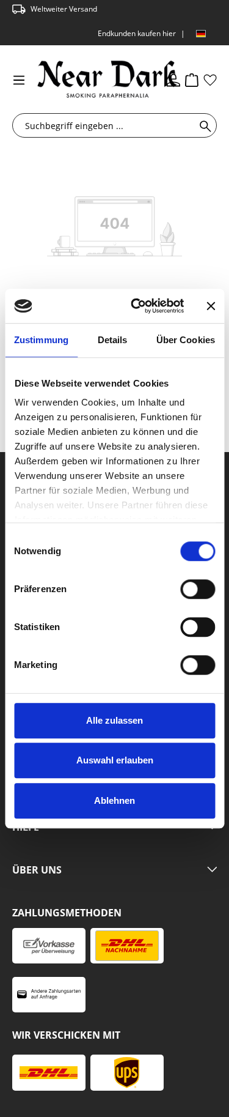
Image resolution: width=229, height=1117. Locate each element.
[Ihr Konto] (173, 79)
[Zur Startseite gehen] (88, 79)
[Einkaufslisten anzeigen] (210, 79)
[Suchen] (203, 125)
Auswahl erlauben (114, 760)
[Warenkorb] (191, 79)
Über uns (37, 870)
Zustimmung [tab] (41, 340)
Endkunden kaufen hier (137, 33)
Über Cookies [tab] (185, 340)
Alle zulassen (114, 720)
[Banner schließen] (210, 306)
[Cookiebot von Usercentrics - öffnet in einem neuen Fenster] (136, 306)
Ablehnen (114, 800)
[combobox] (106, 125)
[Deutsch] (201, 33)
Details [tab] (113, 340)
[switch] (197, 589)
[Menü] (19, 79)
